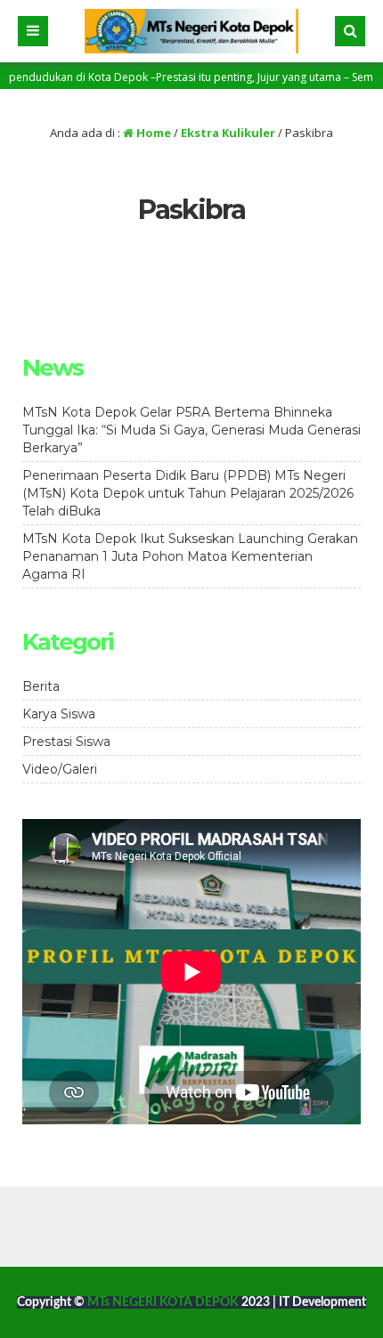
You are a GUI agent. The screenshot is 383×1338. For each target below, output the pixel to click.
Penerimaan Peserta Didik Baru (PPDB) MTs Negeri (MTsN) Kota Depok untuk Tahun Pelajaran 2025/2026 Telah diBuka (188, 493)
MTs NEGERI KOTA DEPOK (164, 1302)
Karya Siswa (58, 714)
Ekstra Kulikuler (228, 133)
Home (152, 133)
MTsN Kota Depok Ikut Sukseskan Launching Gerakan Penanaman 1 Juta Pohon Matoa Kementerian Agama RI (190, 556)
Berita (41, 686)
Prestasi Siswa (66, 742)
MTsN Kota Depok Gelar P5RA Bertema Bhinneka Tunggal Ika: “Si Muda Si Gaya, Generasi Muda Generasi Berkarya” (191, 430)
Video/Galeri (59, 769)
